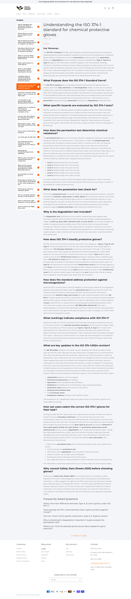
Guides (43, 548)
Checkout (69, 551)
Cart (67, 548)
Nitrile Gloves (24, 595)
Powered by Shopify (34, 595)
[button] (105, 8)
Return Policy (21, 551)
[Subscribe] (79, 580)
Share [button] (47, 44)
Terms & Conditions (23, 561)
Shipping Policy (21, 558)
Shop (43, 561)
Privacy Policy (21, 555)
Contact (19, 548)
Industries (44, 555)
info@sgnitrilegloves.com (100, 563)
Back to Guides (80, 536)
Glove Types (45, 551)
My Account (70, 555)
